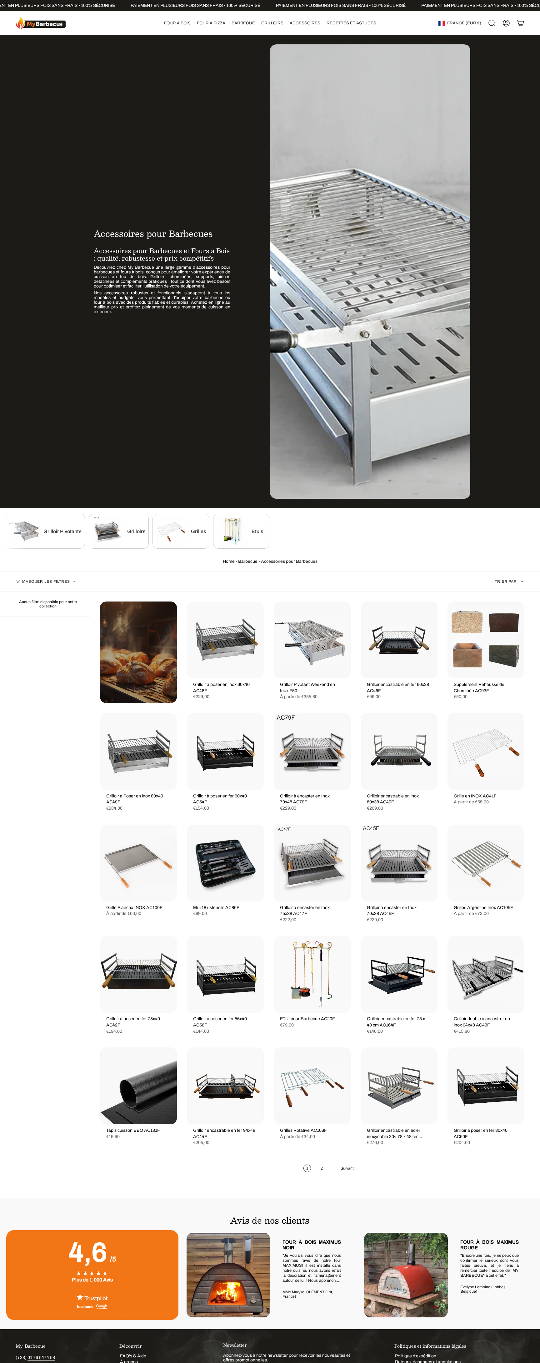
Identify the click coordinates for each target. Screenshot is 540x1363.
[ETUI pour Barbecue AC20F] (312, 974)
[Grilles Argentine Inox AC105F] (486, 863)
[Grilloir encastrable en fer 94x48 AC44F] (225, 1085)
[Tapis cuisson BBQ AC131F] (138, 1085)
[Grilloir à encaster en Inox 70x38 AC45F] (399, 863)
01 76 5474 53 (41, 1357)
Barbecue (248, 561)
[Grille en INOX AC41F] (486, 751)
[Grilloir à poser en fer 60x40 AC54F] (225, 751)
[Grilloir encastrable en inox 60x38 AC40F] (399, 751)
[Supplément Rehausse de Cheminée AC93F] (486, 640)
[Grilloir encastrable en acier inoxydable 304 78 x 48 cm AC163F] (399, 1085)
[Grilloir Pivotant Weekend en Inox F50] (312, 640)
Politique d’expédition (415, 1356)
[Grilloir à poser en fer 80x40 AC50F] (486, 1085)
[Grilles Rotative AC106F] (312, 1085)
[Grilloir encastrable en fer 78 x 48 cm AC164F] (399, 974)
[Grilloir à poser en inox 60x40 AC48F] (225, 640)
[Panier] (520, 23)
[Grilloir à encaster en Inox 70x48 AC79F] (312, 751)
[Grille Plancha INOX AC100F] (138, 863)
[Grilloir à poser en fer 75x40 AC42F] (138, 974)
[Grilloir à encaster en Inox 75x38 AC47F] (312, 863)
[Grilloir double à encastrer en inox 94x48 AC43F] (486, 974)
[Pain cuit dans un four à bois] (138, 652)
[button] (177, 23)
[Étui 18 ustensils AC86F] (225, 863)
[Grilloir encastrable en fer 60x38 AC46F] (399, 640)
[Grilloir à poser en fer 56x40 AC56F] (225, 974)
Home (229, 561)
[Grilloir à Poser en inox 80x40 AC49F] (138, 751)
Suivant (524, 1275)
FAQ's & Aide (133, 1356)
